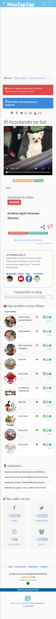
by (28, 606)
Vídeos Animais (21, 78)
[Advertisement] (28, 43)
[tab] (8, 188)
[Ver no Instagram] (31, 113)
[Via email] (39, 113)
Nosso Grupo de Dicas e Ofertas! (28, 240)
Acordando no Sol (37, 78)
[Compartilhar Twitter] (22, 113)
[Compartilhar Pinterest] (12, 113)
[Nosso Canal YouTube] (35, 113)
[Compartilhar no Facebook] (17, 113)
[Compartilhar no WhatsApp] (26, 113)
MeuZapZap (17, 603)
